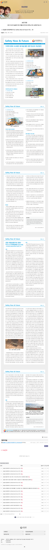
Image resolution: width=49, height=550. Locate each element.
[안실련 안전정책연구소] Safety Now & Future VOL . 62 (12, 491)
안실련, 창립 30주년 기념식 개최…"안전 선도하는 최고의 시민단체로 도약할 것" (16, 476)
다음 (32, 517)
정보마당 (23, 9)
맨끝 (34, 517)
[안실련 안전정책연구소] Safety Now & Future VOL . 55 (12, 511)
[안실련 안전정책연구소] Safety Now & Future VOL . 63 (12, 485)
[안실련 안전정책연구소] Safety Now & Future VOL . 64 (12, 482)
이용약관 (13, 531)
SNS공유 (46, 437)
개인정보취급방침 (35, 531)
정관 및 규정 (13, 534)
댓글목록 (4, 450)
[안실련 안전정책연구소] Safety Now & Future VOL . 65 (12, 473)
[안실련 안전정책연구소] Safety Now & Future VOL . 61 (12, 493)
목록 (47, 446)
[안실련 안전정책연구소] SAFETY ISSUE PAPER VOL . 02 (12, 505)
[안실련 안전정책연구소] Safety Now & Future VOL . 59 (12, 499)
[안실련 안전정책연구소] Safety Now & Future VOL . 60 (12, 496)
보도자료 (27, 9)
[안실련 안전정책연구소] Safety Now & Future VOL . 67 (12, 468)
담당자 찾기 (35, 534)
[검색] (20, 514)
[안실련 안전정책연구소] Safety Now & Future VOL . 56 (12, 508)
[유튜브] (24, 547)
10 (30, 517)
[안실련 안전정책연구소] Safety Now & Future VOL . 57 (12, 502)
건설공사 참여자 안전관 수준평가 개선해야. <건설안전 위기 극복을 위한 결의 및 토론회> (17, 479)
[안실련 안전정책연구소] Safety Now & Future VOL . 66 (12, 471)
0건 (6, 32)
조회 (45, 465)
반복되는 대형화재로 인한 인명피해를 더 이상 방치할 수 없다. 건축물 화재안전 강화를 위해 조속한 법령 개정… (20, 488)
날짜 (47, 465)
